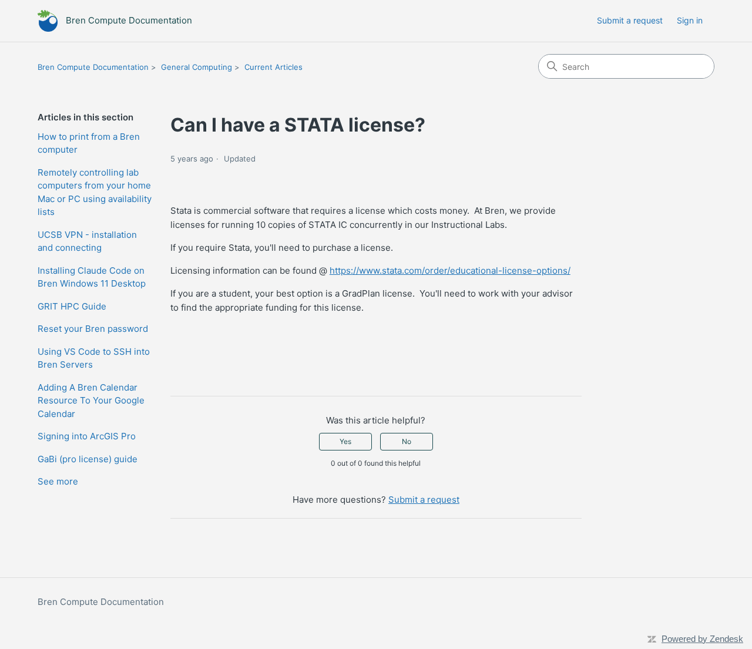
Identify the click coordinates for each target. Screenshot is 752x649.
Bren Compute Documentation (93, 67)
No (406, 441)
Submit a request (630, 20)
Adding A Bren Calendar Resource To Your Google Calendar (91, 400)
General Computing (196, 67)
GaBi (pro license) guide (87, 459)
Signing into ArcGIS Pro (87, 436)
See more (58, 481)
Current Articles (273, 67)
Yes (345, 441)
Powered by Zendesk (702, 639)
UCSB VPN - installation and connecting (87, 241)
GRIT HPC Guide (72, 306)
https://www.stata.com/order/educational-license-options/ (450, 270)
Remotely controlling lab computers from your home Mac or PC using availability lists (95, 192)
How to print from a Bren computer (89, 143)
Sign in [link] (690, 20)
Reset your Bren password (93, 328)
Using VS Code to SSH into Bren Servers (94, 358)
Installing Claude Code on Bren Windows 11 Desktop (92, 277)
